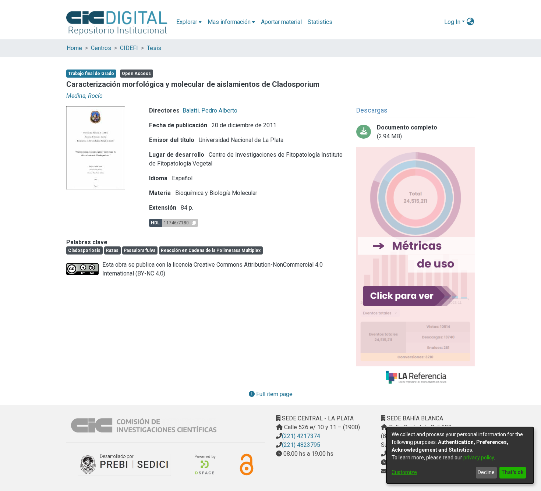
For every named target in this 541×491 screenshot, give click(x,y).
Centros (101, 48)
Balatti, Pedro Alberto (210, 110)
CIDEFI (129, 48)
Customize (404, 472)
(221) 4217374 (301, 436)
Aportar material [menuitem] (281, 21)
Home (74, 48)
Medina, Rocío (84, 95)
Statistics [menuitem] (320, 21)
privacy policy (478, 457)
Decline (486, 472)
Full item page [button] (274, 394)
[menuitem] (189, 22)
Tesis (154, 48)
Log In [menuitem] (452, 21)
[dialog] (460, 455)
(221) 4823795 (301, 444)
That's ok (512, 472)
